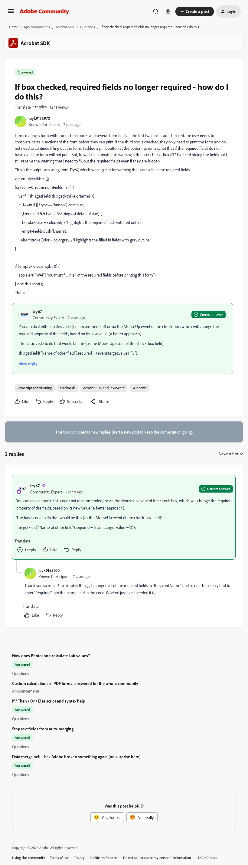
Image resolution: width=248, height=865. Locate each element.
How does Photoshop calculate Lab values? (51, 655)
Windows (139, 387)
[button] (11, 13)
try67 (37, 311)
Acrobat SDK (65, 27)
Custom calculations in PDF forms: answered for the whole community (75, 683)
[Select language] (168, 11)
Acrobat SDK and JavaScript (104, 387)
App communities (37, 27)
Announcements (26, 690)
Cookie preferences (104, 857)
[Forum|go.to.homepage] (44, 11)
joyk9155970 (39, 118)
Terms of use (59, 857)
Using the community (28, 857)
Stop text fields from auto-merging (42, 728)
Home (13, 27)
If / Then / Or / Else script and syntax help (48, 700)
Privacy (79, 857)
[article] (124, 517)
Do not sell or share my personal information (157, 857)
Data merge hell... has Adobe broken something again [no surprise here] (76, 756)
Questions (87, 27)
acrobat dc (67, 387)
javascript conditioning (35, 387)
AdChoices (209, 857)
